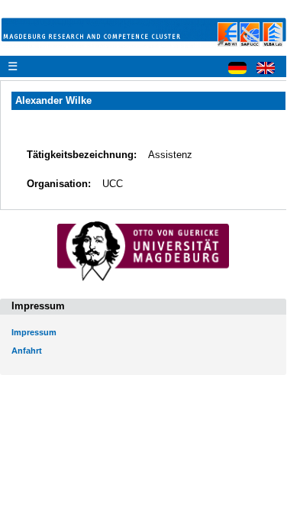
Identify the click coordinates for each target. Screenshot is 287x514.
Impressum (33, 332)
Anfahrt (26, 350)
